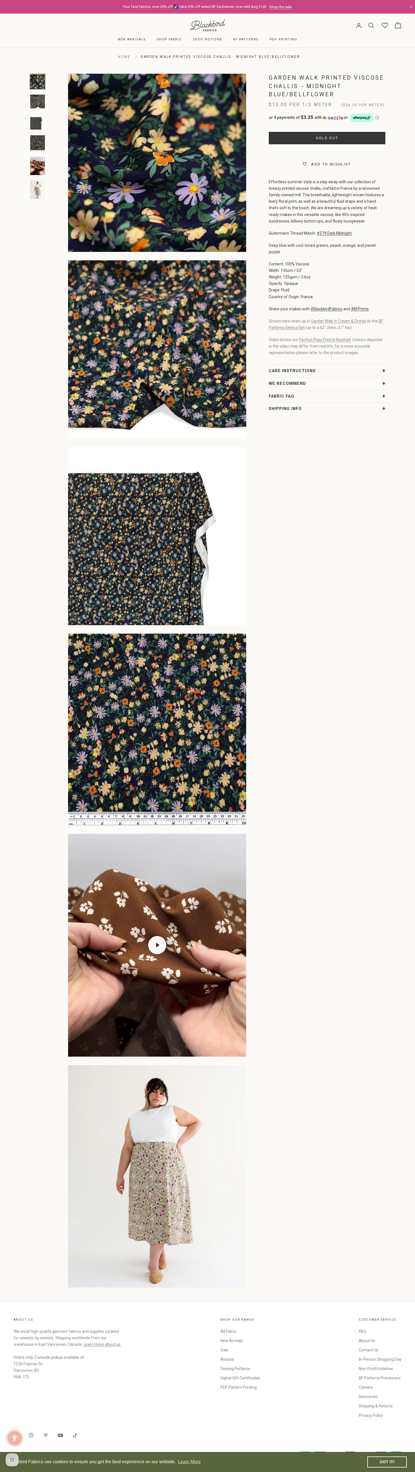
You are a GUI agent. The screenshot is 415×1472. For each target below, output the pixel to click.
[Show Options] (300, 753)
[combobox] (261, 753)
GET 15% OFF (262, 790)
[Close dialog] (310, 667)
